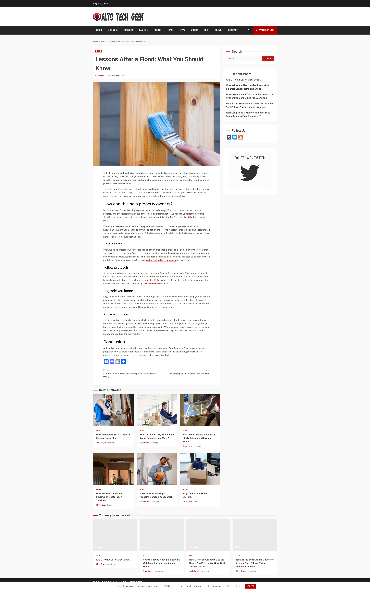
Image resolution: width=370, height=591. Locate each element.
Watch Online (266, 30)
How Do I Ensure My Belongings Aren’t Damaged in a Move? (157, 410)
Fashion (143, 30)
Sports (194, 30)
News (182, 30)
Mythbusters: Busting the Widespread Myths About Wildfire (129, 373)
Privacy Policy (137, 581)
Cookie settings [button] (234, 586)
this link (192, 217)
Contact (233, 30)
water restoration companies (161, 260)
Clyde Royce (100, 75)
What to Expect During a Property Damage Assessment (157, 469)
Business (128, 30)
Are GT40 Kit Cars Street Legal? (243, 79)
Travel (218, 30)
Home (99, 30)
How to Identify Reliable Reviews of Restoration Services (113, 469)
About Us (113, 30)
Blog (98, 556)
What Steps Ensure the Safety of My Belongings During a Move (200, 410)
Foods (157, 30)
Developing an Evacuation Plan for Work (189, 372)
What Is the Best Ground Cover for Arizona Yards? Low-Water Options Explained (255, 535)
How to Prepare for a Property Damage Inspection (113, 410)
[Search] (249, 30)
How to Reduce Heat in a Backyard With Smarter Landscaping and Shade (162, 535)
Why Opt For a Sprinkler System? (200, 469)
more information (153, 283)
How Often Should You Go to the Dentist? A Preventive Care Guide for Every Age (208, 535)
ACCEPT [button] (250, 586)
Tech (206, 30)
